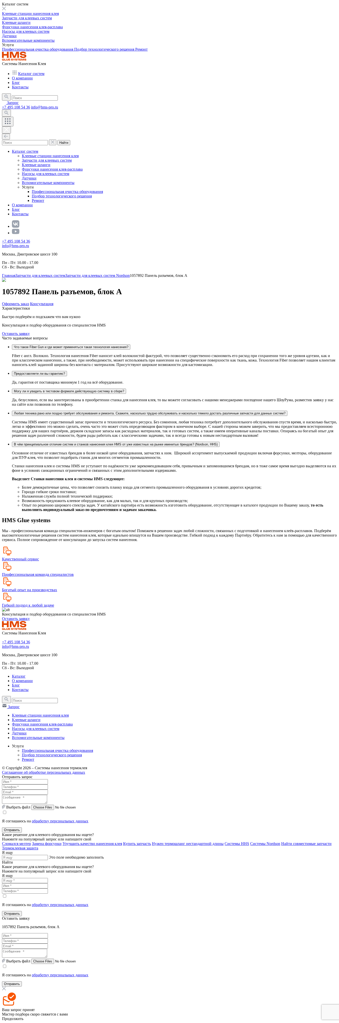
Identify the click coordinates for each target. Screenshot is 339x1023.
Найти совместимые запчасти (306, 843)
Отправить (12, 830)
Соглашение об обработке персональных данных (43, 772)
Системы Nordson (265, 843)
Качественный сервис (20, 559)
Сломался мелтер (16, 843)
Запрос (12, 103)
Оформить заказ (15, 304)
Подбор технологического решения (104, 49)
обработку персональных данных (60, 821)
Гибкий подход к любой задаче (28, 605)
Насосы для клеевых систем (25, 31)
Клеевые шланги (16, 22)
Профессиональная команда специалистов (38, 574)
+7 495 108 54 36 (16, 107)
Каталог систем (31, 74)
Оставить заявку (16, 333)
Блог (16, 82)
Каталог (19, 676)
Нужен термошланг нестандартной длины (188, 843)
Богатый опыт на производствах (29, 590)
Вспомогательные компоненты (28, 40)
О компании (22, 78)
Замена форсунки (47, 843)
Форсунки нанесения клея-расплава (32, 27)
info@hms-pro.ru (44, 107)
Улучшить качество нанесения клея (92, 843)
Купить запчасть (137, 843)
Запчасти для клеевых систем (27, 18)
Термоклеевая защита (20, 848)
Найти (63, 143)
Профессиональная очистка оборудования (38, 49)
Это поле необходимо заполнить (76, 857)
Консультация (41, 304)
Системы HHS (237, 843)
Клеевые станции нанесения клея (30, 13)
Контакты (20, 87)
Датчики (9, 36)
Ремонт (141, 49)
